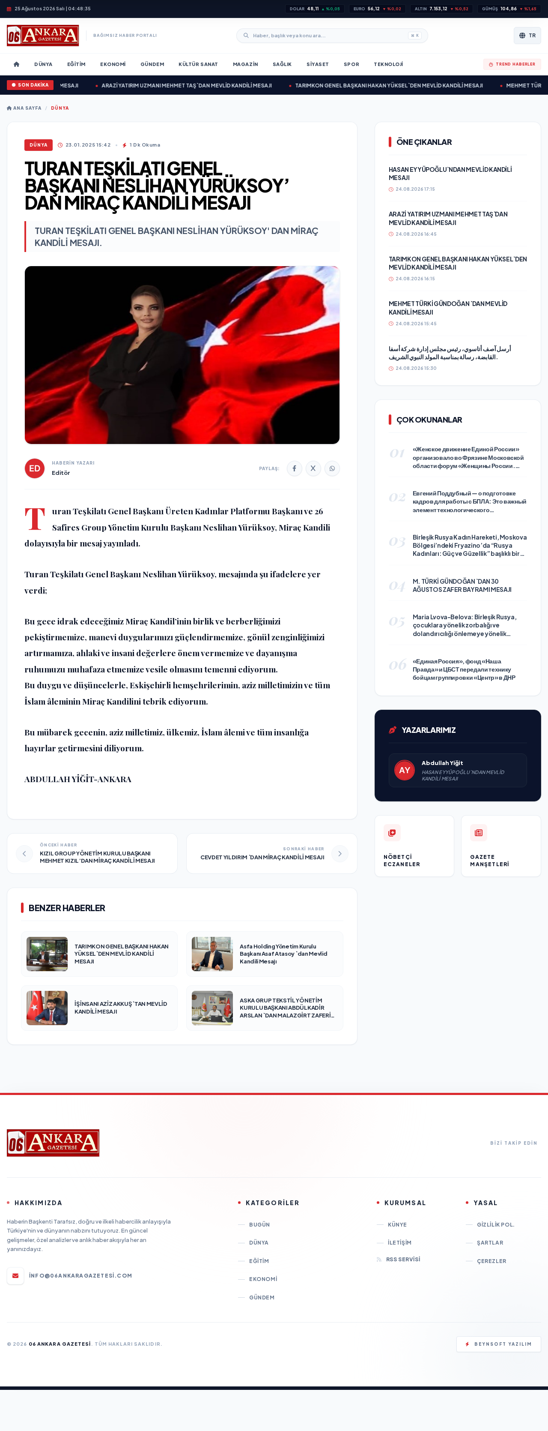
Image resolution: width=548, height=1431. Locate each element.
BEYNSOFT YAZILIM (503, 1344)
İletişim (400, 1242)
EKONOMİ (263, 1279)
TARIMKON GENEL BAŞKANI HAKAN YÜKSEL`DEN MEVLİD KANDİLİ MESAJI (371, 85)
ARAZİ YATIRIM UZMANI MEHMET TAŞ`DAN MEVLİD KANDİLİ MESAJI (168, 85)
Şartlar (490, 1242)
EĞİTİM (259, 1261)
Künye (397, 1224)
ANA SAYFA (27, 108)
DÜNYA (60, 108)
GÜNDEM (262, 1297)
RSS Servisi (403, 1259)
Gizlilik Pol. (496, 1224)
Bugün (259, 1224)
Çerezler (491, 1261)
